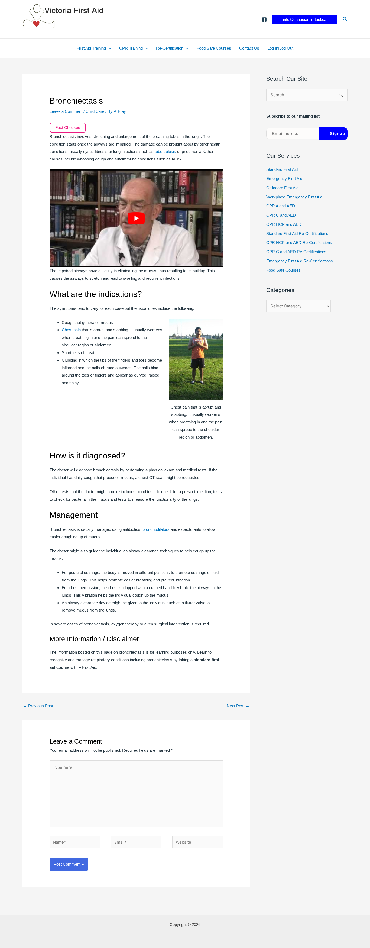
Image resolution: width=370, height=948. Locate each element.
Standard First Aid (282, 169)
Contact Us (249, 48)
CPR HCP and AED (283, 224)
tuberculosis (166, 151)
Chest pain (71, 329)
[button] (304, 19)
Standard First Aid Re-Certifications (297, 233)
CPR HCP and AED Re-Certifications (299, 242)
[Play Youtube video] (136, 218)
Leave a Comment (66, 111)
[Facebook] (264, 19)
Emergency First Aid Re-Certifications (299, 261)
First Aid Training (91, 48)
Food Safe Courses (214, 48)
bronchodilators (156, 529)
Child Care (95, 111)
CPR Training (131, 48)
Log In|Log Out (280, 48)
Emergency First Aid (284, 178)
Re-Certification (169, 48)
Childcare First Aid (282, 187)
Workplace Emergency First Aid (294, 197)
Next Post (238, 705)
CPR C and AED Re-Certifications (296, 251)
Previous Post (38, 705)
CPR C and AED (281, 215)
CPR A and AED (280, 206)
